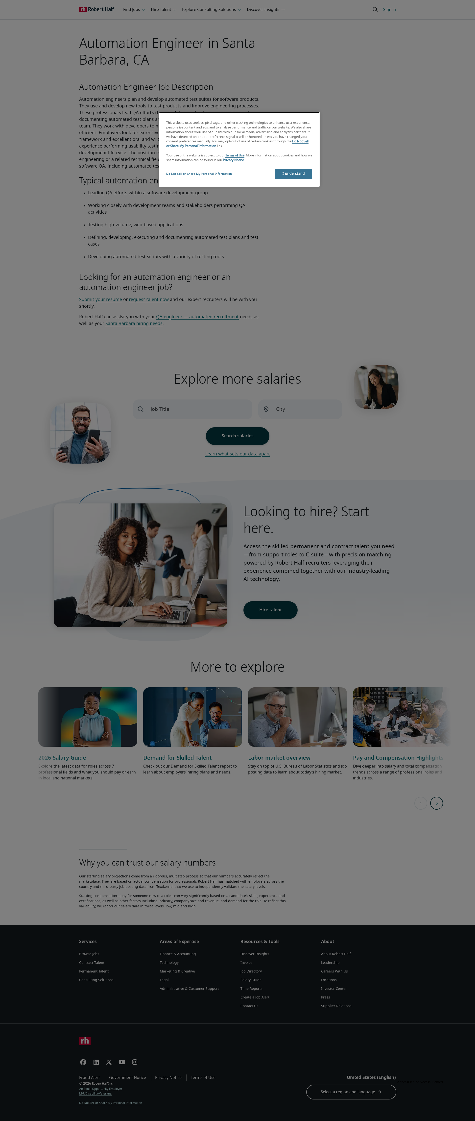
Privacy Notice (233, 160)
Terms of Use (234, 155)
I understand (294, 173)
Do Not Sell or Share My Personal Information (199, 174)
